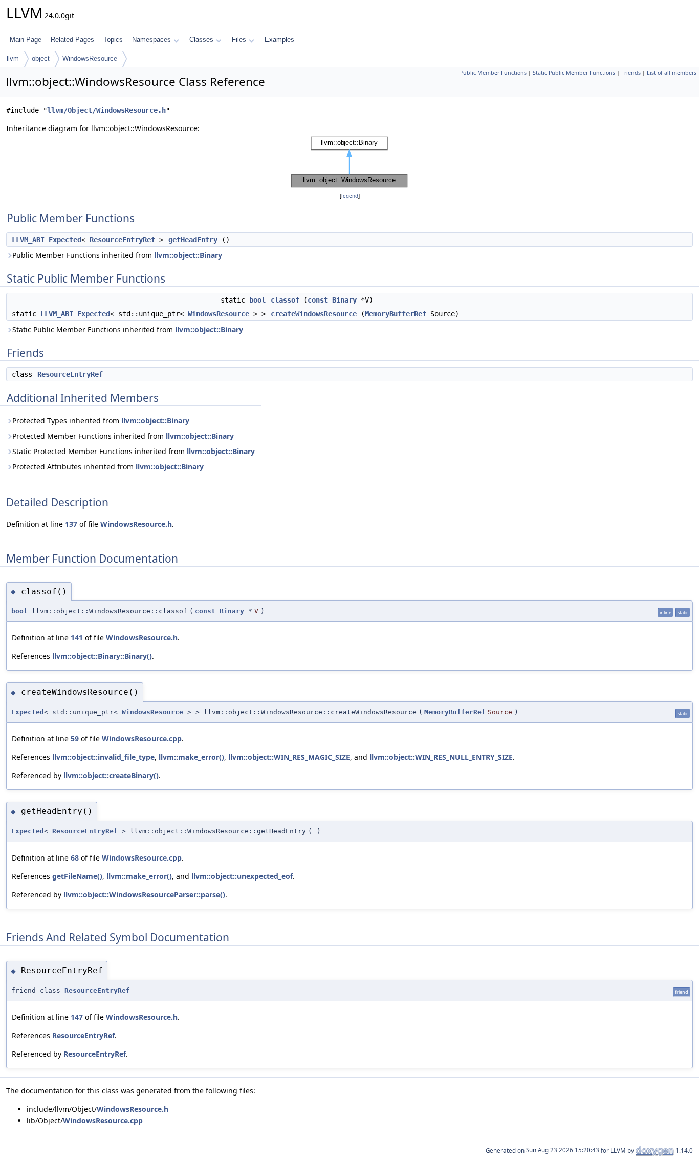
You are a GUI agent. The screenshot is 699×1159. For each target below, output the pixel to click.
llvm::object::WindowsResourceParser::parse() (144, 894)
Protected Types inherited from (100, 420)
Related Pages (72, 40)
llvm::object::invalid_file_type (103, 757)
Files (239, 40)
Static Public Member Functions (574, 72)
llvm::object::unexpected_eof (242, 876)
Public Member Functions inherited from (117, 255)
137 (71, 524)
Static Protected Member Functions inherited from (133, 451)
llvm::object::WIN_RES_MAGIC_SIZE (289, 757)
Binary (344, 300)
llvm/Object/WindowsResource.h (106, 110)
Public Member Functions (493, 72)
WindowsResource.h (136, 524)
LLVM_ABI (28, 239)
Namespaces (151, 40)
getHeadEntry (192, 239)
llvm (13, 58)
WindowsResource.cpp (142, 738)
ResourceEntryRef (122, 239)
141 (77, 637)
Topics (113, 40)
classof (285, 300)
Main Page (25, 40)
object (41, 58)
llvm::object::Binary (188, 255)
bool (257, 300)
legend (349, 195)
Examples (279, 40)
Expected (65, 239)
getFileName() (77, 876)
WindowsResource (89, 58)
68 (75, 858)
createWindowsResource (314, 314)
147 (77, 1017)
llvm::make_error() (191, 757)
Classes (201, 40)
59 (75, 738)
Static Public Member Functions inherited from (127, 329)
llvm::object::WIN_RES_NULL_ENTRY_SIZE (441, 757)
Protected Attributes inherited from (108, 466)
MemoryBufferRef (395, 314)
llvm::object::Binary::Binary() (102, 656)
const (318, 300)
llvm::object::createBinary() (111, 775)
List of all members (671, 72)
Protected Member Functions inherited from (123, 436)
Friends (631, 72)
